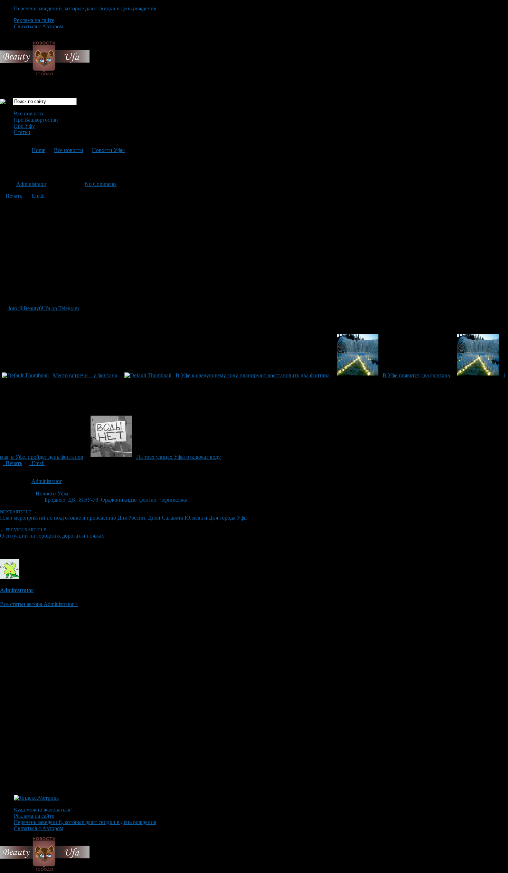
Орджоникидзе (119, 500)
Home (38, 150)
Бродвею (55, 500)
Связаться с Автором (38, 26)
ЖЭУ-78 (88, 500)
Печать (12, 196)
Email (37, 196)
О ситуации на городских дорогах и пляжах (52, 533)
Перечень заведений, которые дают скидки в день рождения (85, 8)
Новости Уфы (108, 150)
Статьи (22, 132)
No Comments (100, 184)
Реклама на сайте (34, 20)
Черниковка (173, 500)
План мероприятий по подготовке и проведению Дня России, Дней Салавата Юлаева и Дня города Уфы (124, 515)
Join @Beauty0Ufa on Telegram (43, 308)
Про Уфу (24, 126)
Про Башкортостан (36, 120)
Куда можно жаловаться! (43, 810)
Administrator (31, 184)
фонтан (148, 500)
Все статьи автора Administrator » (39, 604)
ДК (72, 500)
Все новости (28, 113)
